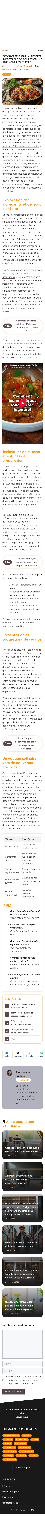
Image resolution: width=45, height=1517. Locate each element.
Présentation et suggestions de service (21, 1023)
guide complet (10, 1447)
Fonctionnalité (21, 1443)
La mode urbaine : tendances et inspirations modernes (21, 1244)
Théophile (23, 1079)
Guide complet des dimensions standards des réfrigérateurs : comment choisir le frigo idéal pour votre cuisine (22, 1209)
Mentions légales (10, 1491)
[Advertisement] (22, 23)
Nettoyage (9, 1456)
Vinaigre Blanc (11, 1460)
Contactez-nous (10, 1503)
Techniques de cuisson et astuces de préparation (22, 1014)
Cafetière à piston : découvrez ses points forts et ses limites (22, 1149)
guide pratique (25, 1447)
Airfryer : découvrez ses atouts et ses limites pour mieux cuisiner (18, 1179)
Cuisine (6, 74)
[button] (38, 49)
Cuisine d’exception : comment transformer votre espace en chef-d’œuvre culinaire (22, 1274)
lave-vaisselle (11, 1451)
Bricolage (27, 1435)
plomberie (22, 1456)
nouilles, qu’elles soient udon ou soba (20, 146)
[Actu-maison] (5, 49)
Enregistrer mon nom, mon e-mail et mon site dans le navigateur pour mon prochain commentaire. (23, 1380)
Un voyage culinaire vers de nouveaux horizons (22, 1031)
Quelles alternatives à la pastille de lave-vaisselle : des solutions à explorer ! (19, 1305)
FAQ (13, 1039)
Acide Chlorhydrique (12, 1435)
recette (34, 1456)
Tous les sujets (22, 1467)
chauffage (8, 1439)
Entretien (8, 1443)
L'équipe (6, 1486)
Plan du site (7, 1497)
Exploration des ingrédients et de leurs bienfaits (23, 1006)
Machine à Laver (27, 1451)
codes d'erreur (22, 1439)
